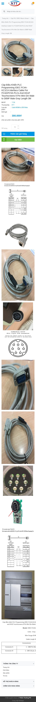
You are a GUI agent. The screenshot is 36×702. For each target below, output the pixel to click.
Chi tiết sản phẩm (7, 145)
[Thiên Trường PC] (15, 3)
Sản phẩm (6, 673)
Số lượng (4, 128)
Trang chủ (6, 667)
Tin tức (5, 676)
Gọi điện (18, 140)
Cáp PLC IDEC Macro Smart (20, 18)
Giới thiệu (6, 670)
